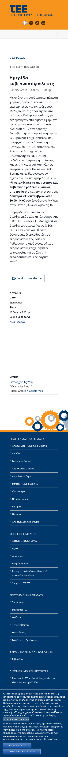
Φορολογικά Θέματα (22, 476)
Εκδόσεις (16, 617)
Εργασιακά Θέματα (21, 461)
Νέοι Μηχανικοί (20, 499)
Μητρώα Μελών (20, 563)
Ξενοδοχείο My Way (21, 382)
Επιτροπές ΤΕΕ (19, 609)
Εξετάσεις (17, 514)
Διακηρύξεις (18, 556)
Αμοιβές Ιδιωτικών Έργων (24, 540)
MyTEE (15, 548)
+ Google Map (35, 390)
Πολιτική (48, 739)
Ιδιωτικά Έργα (19, 491)
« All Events (17, 58)
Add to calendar (27, 278)
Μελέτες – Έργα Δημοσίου (25, 483)
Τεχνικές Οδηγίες (20, 624)
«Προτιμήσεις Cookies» (16, 719)
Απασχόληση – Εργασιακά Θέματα (29, 445)
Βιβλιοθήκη (18, 659)
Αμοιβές (16, 453)
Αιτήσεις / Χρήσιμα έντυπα (25, 521)
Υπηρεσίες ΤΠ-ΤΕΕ (21, 583)
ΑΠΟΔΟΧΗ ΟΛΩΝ (17, 745)
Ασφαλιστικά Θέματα (23, 468)
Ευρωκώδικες (18, 632)
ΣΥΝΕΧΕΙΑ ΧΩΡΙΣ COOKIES (22, 751)
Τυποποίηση (18, 602)
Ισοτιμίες (16, 506)
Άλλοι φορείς (17, 321)
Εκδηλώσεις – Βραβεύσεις (25, 640)
